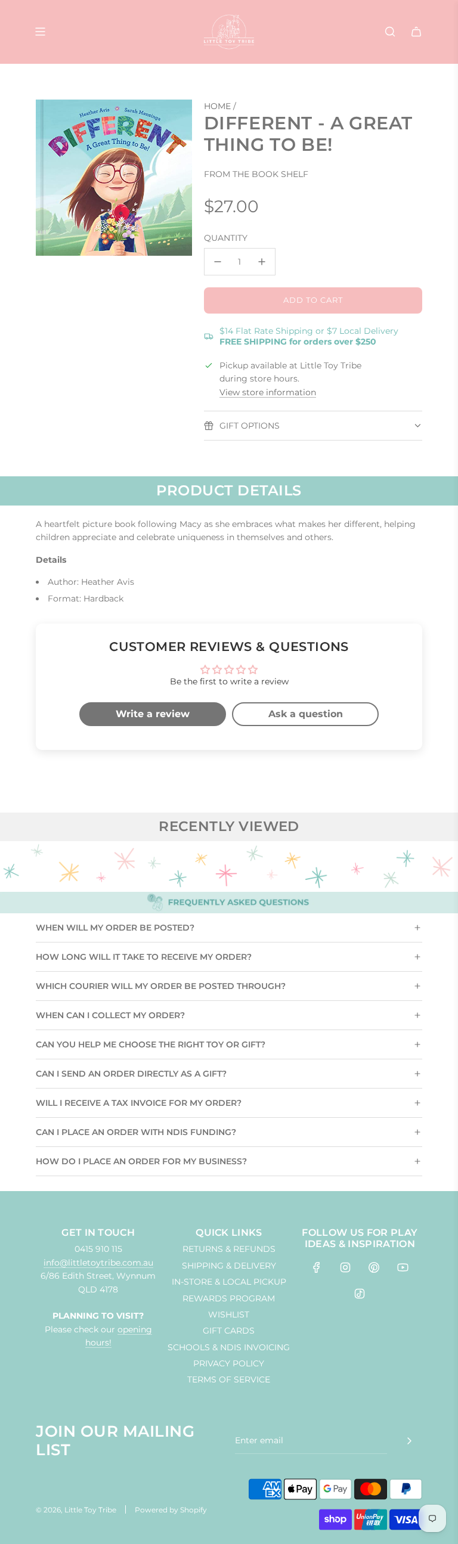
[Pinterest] (374, 1267)
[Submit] (409, 1441)
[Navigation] (40, 31)
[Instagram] (345, 1267)
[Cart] (416, 31)
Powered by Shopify (171, 1509)
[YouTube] (402, 1267)
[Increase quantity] (262, 262)
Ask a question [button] (305, 714)
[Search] (390, 31)
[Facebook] (317, 1267)
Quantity (225, 237)
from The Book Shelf (256, 174)
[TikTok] (359, 1294)
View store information (267, 392)
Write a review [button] (153, 714)
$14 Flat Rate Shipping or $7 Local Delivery (308, 336)
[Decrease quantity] (218, 262)
